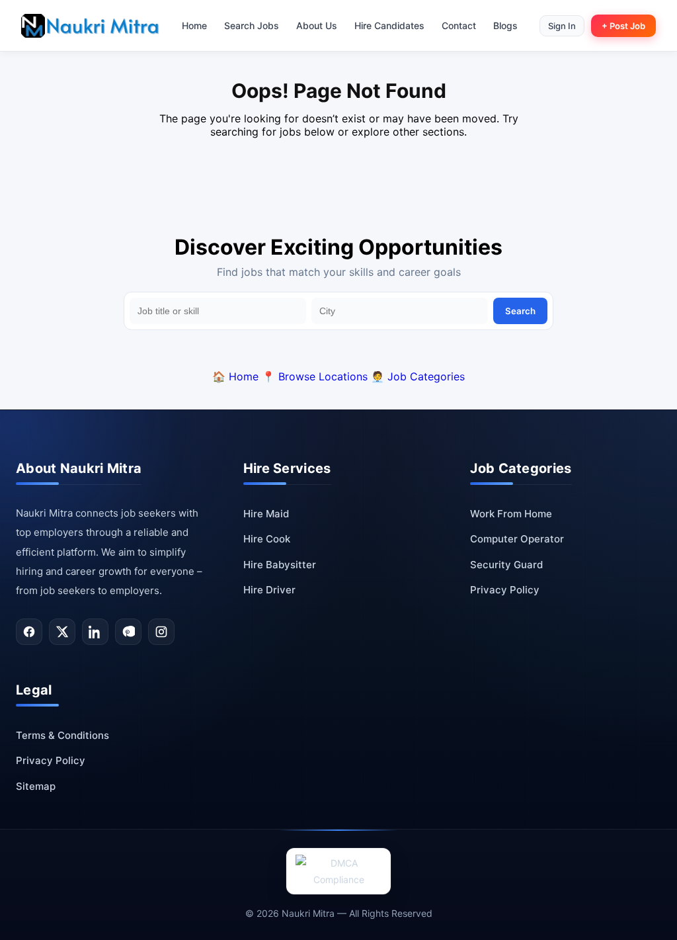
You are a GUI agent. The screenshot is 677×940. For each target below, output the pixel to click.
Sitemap (36, 786)
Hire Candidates (389, 25)
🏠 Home (235, 376)
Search (520, 311)
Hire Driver (269, 589)
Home (194, 25)
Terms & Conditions (62, 735)
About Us (316, 25)
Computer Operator (517, 539)
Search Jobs (251, 25)
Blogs (505, 25)
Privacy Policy (504, 589)
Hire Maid (266, 513)
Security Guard (506, 564)
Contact (459, 25)
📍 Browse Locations (315, 376)
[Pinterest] (128, 632)
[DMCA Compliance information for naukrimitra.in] (338, 871)
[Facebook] (29, 632)
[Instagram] (161, 632)
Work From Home (511, 513)
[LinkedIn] (95, 632)
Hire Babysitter (279, 564)
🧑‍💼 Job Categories (418, 376)
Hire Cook (266, 539)
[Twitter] (62, 632)
